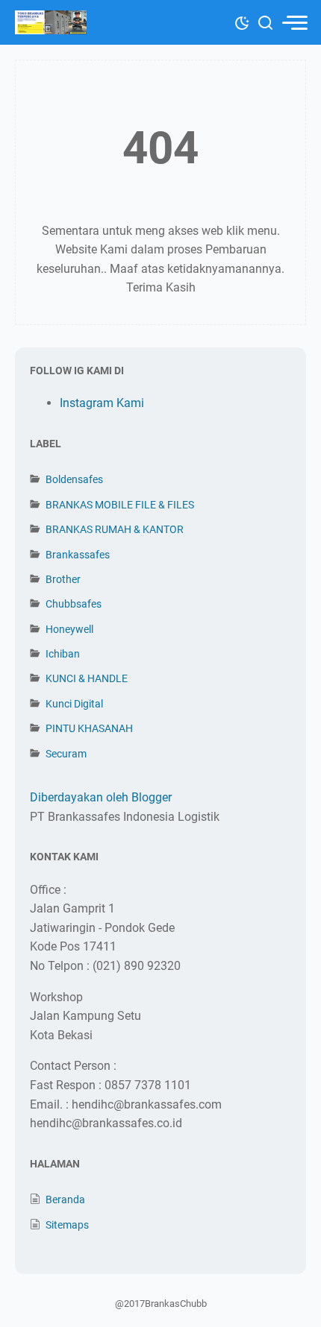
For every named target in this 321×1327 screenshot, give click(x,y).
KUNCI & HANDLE (87, 678)
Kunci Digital (74, 704)
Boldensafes (74, 479)
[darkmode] (241, 22)
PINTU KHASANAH (89, 728)
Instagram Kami (102, 403)
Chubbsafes (74, 604)
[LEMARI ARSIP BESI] (51, 22)
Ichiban (63, 654)
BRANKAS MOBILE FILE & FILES (120, 505)
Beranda (65, 1199)
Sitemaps (67, 1225)
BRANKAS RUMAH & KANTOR (115, 529)
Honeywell (69, 629)
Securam (66, 754)
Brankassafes (78, 555)
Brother (63, 579)
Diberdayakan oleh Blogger (101, 797)
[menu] (294, 23)
